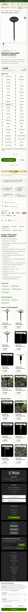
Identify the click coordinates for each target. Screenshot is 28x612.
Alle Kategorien (14, 555)
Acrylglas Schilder (15, 286)
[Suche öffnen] (12, 4)
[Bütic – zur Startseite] (4, 4)
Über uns (14, 578)
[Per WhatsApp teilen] (6, 220)
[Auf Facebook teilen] (9, 220)
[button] (14, 171)
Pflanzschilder (17, 10)
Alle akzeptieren (14, 609)
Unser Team (14, 580)
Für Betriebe (14, 572)
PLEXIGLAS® (6, 303)
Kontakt (14, 574)
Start (2, 10)
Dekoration (14, 558)
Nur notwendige (7, 605)
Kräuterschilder (5, 292)
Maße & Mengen (14, 570)
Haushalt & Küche (14, 560)
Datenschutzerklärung (20, 548)
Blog (14, 493)
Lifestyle (20, 7)
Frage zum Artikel (17, 230)
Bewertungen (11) (6, 230)
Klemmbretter (14, 7)
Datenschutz (14, 512)
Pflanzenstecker (6, 289)
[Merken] (11, 311)
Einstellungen (21, 605)
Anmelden (22, 544)
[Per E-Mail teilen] (12, 220)
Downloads (14, 226)
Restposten (6, 7)
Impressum (14, 514)
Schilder (11, 10)
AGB (14, 508)
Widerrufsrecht (14, 510)
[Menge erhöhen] (9, 154)
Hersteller (21, 226)
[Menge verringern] (2, 154)
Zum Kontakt (14, 491)
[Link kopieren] (15, 220)
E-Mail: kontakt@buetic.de (14, 487)
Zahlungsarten (14, 568)
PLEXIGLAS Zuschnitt (17, 289)
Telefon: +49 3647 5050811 (14, 489)
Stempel (14, 562)
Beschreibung (5, 226)
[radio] (7, 76)
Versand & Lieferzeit (14, 567)
